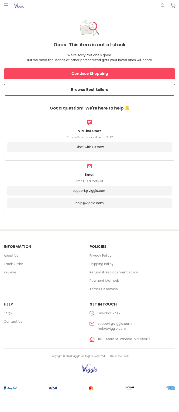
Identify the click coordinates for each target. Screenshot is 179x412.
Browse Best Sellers (89, 89)
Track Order (13, 264)
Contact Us (13, 321)
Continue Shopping (89, 73)
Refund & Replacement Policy (114, 272)
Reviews (10, 272)
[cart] (172, 5)
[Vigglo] (19, 5)
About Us (11, 255)
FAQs (8, 313)
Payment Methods (105, 280)
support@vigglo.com (90, 190)
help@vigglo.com (90, 203)
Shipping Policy (102, 264)
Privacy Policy (100, 255)
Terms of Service (104, 289)
